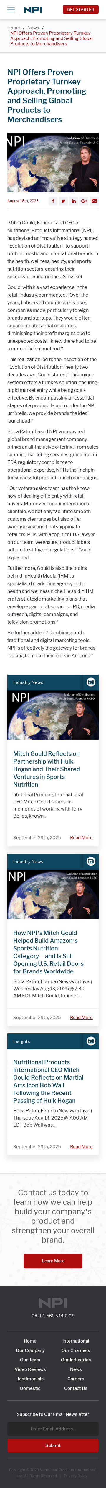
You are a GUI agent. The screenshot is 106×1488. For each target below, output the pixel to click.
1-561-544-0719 (59, 1316)
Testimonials (30, 1379)
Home (13, 27)
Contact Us (75, 1388)
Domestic (30, 1388)
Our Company (30, 1350)
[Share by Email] (94, 201)
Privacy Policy (75, 1476)
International (75, 1341)
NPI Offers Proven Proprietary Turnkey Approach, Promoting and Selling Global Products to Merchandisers (51, 38)
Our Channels (76, 1350)
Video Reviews (30, 1369)
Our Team (30, 1360)
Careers (75, 1379)
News (33, 27)
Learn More (53, 1260)
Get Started (80, 9)
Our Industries (76, 1360)
